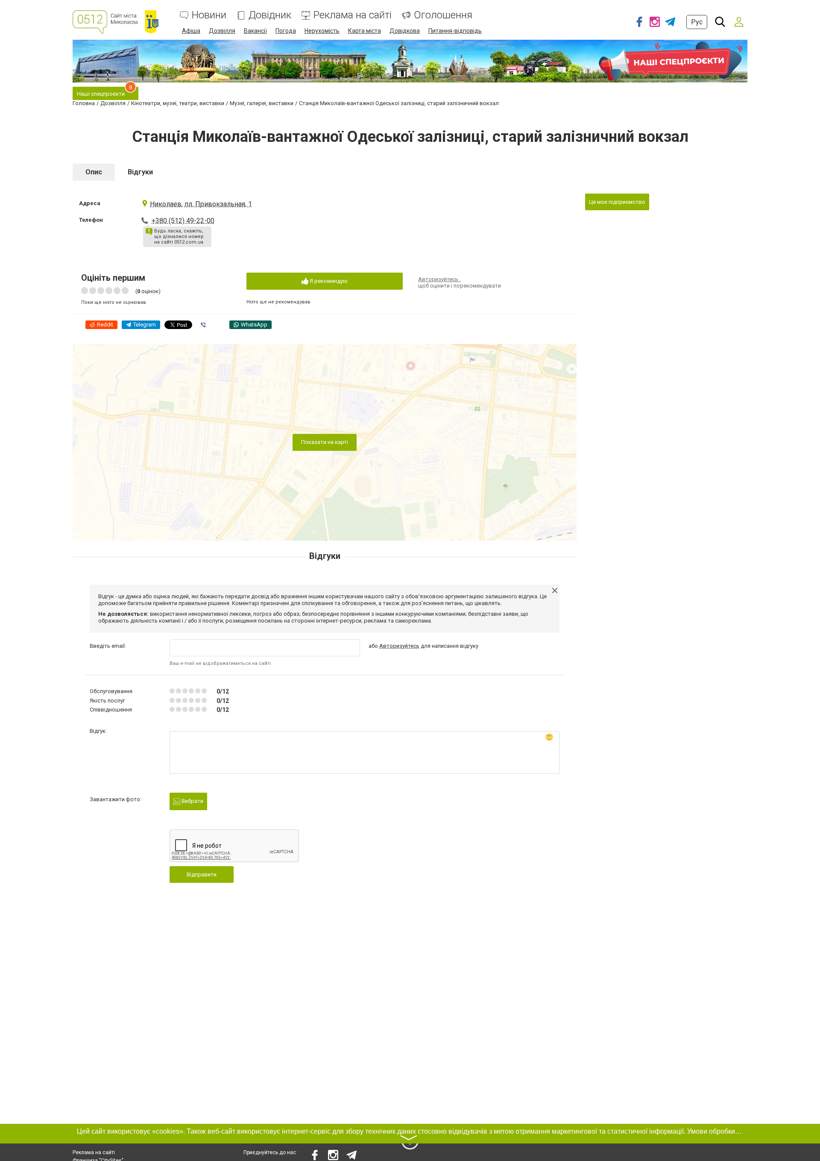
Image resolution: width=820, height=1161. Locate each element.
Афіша (191, 30)
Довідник (270, 15)
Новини (209, 15)
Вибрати (191, 801)
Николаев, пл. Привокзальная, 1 (201, 204)
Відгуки (140, 172)
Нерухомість (322, 30)
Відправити (202, 874)
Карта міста (364, 30)
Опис (93, 172)
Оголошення (443, 15)
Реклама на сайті (352, 15)
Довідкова (405, 30)
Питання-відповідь (455, 30)
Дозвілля (222, 30)
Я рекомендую (328, 281)
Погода (285, 30)
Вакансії (255, 30)
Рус (697, 22)
